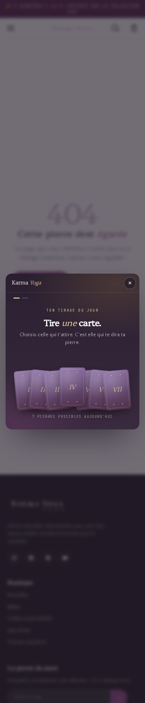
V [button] (87, 390)
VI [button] (102, 390)
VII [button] (117, 390)
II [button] (43, 390)
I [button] (28, 390)
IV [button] (72, 387)
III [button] (58, 390)
